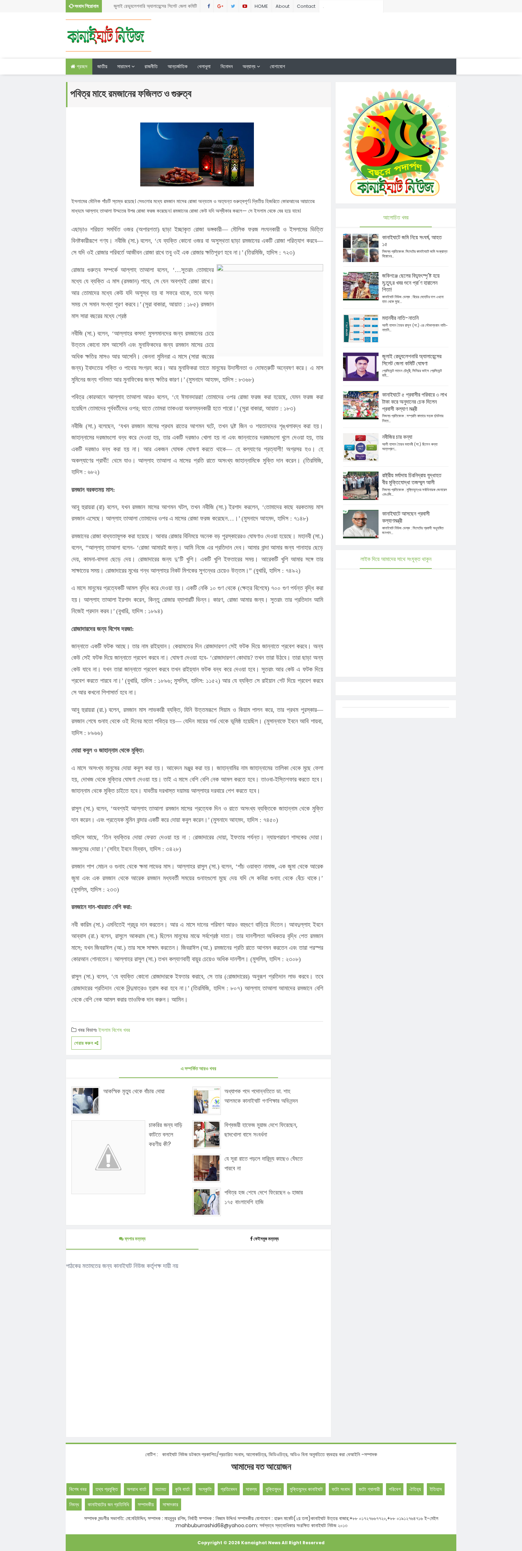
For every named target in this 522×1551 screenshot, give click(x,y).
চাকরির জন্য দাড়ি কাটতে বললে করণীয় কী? (165, 1134)
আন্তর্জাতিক (177, 66)
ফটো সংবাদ (341, 1489)
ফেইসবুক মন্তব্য (266, 1238)
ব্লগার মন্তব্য (135, 1238)
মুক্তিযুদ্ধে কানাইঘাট (306, 1489)
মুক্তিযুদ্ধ (273, 1489)
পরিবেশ (395, 1489)
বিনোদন (227, 66)
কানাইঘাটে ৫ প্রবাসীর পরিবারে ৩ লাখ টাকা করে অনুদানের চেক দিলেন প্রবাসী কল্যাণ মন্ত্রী (152, 7)
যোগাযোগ (277, 66)
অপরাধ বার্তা (136, 1489)
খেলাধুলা (204, 66)
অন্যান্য (250, 66)
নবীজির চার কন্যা (397, 437)
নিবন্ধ (74, 1504)
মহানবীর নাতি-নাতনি (400, 318)
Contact (306, 6)
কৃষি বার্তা (182, 1489)
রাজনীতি (151, 66)
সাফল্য (251, 1489)
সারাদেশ (124, 66)
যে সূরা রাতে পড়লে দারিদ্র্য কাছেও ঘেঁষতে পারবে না (263, 1163)
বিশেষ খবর (121, 1030)
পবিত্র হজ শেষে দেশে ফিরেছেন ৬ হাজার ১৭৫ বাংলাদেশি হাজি (263, 1197)
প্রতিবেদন (229, 1489)
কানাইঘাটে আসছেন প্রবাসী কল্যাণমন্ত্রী (406, 517)
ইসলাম (104, 1030)
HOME (261, 6)
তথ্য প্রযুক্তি (107, 1489)
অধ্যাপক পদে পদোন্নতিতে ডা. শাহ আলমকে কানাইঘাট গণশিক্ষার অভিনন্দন (261, 1096)
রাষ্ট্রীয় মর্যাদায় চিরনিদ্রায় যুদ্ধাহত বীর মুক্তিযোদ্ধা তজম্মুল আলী (411, 478)
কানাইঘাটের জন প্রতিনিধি (108, 1504)
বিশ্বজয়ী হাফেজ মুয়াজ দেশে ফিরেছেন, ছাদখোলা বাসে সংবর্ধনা (260, 1130)
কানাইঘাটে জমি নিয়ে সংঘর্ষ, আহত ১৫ (412, 241)
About (282, 6)
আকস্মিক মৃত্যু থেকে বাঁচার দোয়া (133, 1091)
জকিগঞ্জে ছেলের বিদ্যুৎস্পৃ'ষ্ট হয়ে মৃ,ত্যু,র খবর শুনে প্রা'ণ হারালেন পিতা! (411, 283)
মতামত (160, 1489)
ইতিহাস (436, 1489)
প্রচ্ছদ (81, 66)
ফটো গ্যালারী (369, 1489)
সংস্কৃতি (205, 1489)
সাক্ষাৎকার (170, 1504)
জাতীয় (102, 66)
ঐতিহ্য (415, 1489)
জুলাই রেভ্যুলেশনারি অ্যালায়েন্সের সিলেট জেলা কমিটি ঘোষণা (411, 360)
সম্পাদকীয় (146, 1504)
